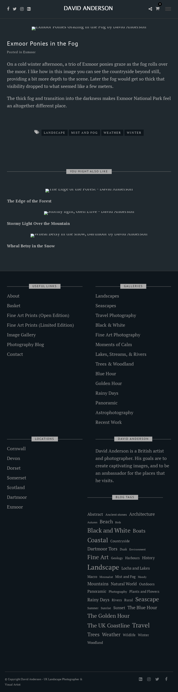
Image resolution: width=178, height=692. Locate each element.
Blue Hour (105, 373)
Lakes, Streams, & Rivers (120, 354)
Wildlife (129, 635)
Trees (93, 634)
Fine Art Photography (117, 335)
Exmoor (29, 52)
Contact (15, 354)
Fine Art (98, 557)
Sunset (119, 607)
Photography (118, 591)
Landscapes (107, 296)
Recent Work (108, 422)
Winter (134, 132)
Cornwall (16, 448)
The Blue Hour (142, 607)
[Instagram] (22, 9)
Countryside (120, 541)
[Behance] (29, 9)
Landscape (54, 132)
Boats (139, 530)
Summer (93, 608)
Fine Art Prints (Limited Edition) (40, 325)
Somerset (16, 478)
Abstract (95, 514)
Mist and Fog (84, 132)
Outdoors (147, 583)
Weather (112, 132)
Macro (92, 576)
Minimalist (106, 577)
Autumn (92, 522)
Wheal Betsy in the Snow (31, 245)
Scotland (16, 487)
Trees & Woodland (114, 364)
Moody (142, 577)
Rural (128, 600)
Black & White (110, 325)
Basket (13, 305)
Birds (118, 522)
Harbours (132, 558)
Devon (13, 458)
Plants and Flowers (144, 591)
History (148, 557)
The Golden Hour (108, 615)
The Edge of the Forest (29, 201)
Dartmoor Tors (102, 549)
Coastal (97, 540)
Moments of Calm (113, 344)
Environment (137, 549)
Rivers (117, 600)
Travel (141, 625)
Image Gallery (21, 335)
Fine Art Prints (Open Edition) (38, 315)
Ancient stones (116, 514)
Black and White (108, 530)
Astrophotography (114, 412)
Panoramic (106, 403)
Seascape (147, 599)
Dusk (123, 549)
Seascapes (105, 305)
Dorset (14, 468)
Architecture (142, 514)
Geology (117, 558)
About (13, 296)
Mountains (97, 583)
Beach (106, 521)
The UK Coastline (108, 625)
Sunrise (106, 608)
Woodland (95, 642)
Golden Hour (108, 383)
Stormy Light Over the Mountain (38, 223)
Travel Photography (115, 315)
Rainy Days (106, 393)
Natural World (124, 583)
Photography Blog (25, 344)
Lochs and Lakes (135, 568)
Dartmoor (17, 497)
